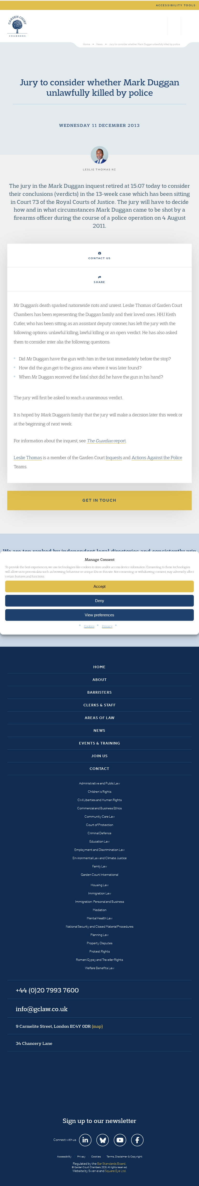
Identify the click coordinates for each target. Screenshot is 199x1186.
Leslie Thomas (28, 457)
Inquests (114, 457)
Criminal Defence (99, 833)
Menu (187, 26)
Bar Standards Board (111, 1164)
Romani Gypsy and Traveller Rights (99, 960)
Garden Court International (99, 875)
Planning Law (99, 935)
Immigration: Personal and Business (99, 902)
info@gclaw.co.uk (42, 1009)
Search (162, 26)
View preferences (99, 615)
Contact (99, 768)
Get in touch (99, 500)
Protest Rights (99, 951)
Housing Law (100, 885)
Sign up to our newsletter (99, 1121)
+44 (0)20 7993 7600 (174, 26)
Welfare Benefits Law (99, 968)
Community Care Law (99, 816)
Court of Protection (99, 825)
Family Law (99, 866)
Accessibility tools (176, 5)
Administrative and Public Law (99, 783)
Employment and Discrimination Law (99, 850)
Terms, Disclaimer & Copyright (124, 1156)
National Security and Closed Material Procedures (99, 926)
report (106, 440)
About (100, 679)
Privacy (107, 626)
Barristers (99, 692)
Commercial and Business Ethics (99, 808)
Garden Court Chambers (17, 26)
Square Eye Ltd (115, 1171)
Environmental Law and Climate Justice (100, 858)
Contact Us (99, 258)
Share (99, 282)
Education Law (99, 841)
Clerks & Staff (99, 705)
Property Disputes (99, 943)
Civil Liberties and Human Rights (99, 800)
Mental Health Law (99, 918)
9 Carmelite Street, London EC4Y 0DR (59, 1026)
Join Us (99, 756)
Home (99, 667)
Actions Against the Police (157, 457)
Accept (99, 586)
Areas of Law (100, 717)
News (99, 730)
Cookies (89, 626)
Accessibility (64, 1156)
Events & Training (99, 743)
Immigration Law (99, 893)
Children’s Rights (99, 792)
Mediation (99, 910)
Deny (99, 600)
